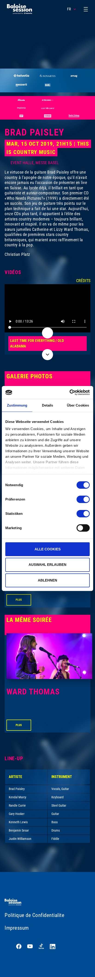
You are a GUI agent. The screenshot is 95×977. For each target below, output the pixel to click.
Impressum (17, 928)
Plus (19, 599)
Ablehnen (47, 580)
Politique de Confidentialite (34, 915)
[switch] (83, 499)
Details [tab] (47, 405)
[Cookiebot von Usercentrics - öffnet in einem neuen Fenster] (69, 392)
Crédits (83, 280)
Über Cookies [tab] (78, 405)
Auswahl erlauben (47, 565)
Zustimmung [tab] (17, 405)
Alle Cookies (48, 549)
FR (69, 9)
